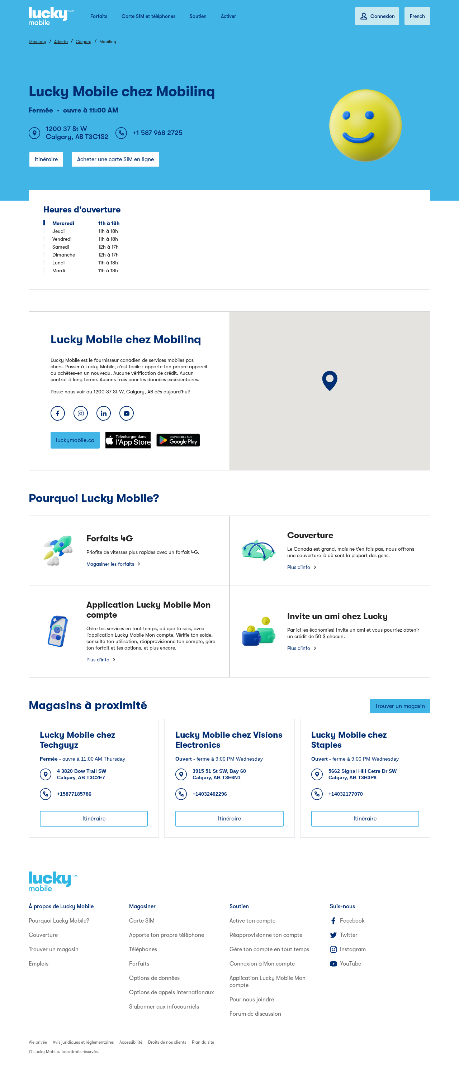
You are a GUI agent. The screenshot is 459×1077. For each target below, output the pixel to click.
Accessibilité (130, 1042)
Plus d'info (298, 567)
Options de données (154, 978)
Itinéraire (46, 159)
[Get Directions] (329, 381)
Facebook (352, 921)
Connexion (382, 16)
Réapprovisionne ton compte (266, 935)
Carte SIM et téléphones (148, 16)
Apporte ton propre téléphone (166, 935)
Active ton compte (252, 921)
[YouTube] (126, 413)
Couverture (43, 935)
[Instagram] (81, 413)
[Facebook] (58, 413)
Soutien (198, 16)
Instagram (353, 949)
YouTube (350, 964)
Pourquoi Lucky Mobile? (59, 921)
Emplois (38, 964)
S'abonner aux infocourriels (164, 1007)
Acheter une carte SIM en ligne (115, 159)
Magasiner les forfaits (110, 564)
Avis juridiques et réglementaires (83, 1042)
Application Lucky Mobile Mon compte (268, 982)
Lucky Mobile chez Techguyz (77, 740)
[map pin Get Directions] (329, 381)
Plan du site (203, 1042)
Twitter (349, 935)
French (417, 16)
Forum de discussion (255, 1014)
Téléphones (143, 949)
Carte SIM (142, 921)
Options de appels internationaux (171, 992)
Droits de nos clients (167, 1042)
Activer (228, 16)
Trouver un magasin (400, 706)
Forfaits (98, 16)
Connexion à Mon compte (262, 964)
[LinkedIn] (103, 413)
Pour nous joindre (252, 999)
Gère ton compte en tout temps (269, 949)
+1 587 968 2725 (158, 133)
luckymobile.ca (75, 440)
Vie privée (38, 1042)
